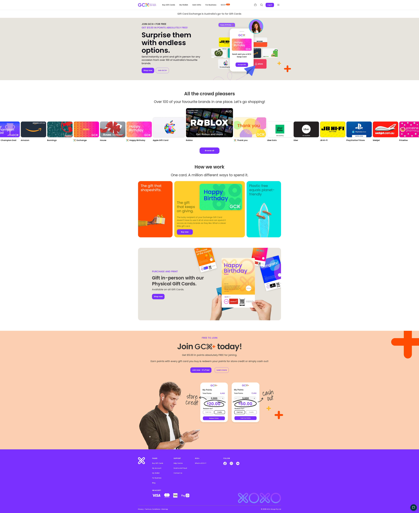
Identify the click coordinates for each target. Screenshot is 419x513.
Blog (153, 483)
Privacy (140, 509)
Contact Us (178, 473)
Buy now (148, 226)
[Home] (141, 460)
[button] (261, 5)
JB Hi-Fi (297, 140)
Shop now (147, 70)
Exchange (55, 140)
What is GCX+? (200, 463)
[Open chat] (413, 507)
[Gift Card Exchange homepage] (147, 5)
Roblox (156, 140)
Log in (269, 5)
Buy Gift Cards (168, 5)
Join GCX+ (162, 70)
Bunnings (25, 140)
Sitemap (164, 509)
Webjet (349, 140)
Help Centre (178, 463)
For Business (210, 5)
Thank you (194, 140)
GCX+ (225, 5)
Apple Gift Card (134, 140)
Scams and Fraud (180, 468)
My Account (156, 468)
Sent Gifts (196, 5)
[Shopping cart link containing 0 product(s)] (255, 5)
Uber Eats (238, 140)
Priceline (377, 140)
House (77, 140)
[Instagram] (232, 463)
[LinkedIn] (237, 463)
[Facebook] (225, 463)
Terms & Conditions (152, 509)
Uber (269, 140)
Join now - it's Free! (201, 370)
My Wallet (183, 5)
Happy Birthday (111, 140)
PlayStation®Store (329, 140)
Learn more (222, 370)
